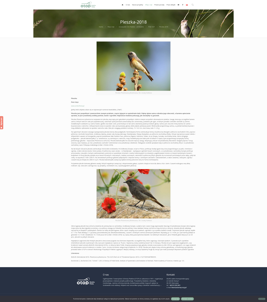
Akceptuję (175, 299)
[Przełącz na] (187, 4)
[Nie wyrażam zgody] (261, 299)
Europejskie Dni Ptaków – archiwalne (131, 27)
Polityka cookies (187, 299)
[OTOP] (88, 4)
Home (101, 27)
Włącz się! (111, 27)
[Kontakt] (178, 4)
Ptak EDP (151, 27)
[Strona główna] (122, 4)
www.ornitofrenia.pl (77, 106)
